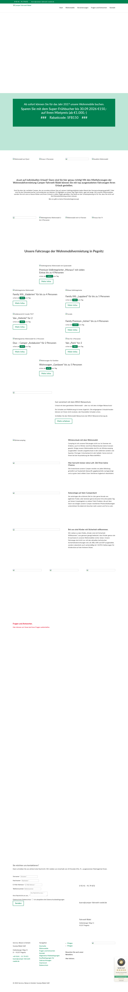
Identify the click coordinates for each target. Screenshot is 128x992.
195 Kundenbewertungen (121, 976)
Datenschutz (17, 899)
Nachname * (17, 880)
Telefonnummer (18, 889)
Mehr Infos (46, 281)
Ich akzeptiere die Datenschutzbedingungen (49, 899)
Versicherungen (82, 8)
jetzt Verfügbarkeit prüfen (63, 136)
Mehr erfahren (63, 421)
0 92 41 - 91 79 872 (87, 886)
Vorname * (16, 876)
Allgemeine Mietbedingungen (49, 955)
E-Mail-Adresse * (19, 885)
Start (61, 8)
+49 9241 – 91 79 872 (20, 956)
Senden (18, 903)
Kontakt (112, 8)
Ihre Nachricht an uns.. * (21, 895)
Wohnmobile (70, 8)
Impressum (43, 963)
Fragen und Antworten (99, 8)
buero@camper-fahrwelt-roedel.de (93, 903)
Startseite (42, 946)
